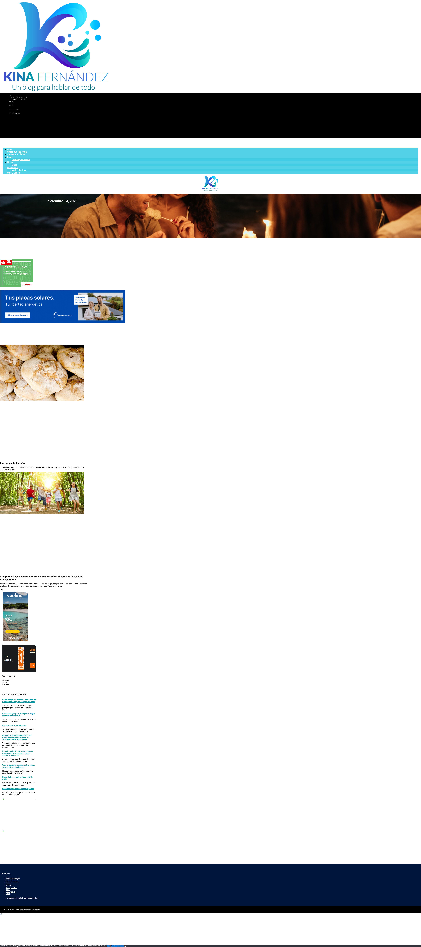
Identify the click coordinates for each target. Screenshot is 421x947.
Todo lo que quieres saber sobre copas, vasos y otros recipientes (18, 766)
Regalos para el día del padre (14, 725)
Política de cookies (117, 946)
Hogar (12, 105)
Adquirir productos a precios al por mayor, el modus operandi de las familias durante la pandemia (17, 737)
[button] (19, 680)
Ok (109, 946)
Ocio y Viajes (14, 113)
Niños (14, 107)
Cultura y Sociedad (17, 99)
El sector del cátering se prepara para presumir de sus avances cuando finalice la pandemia (18, 753)
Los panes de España (12, 463)
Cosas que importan (18, 97)
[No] (125, 946)
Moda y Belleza (19, 111)
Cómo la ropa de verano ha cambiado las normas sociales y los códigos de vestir (19, 701)
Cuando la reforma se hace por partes (18, 789)
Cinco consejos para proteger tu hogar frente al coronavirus (18, 715)
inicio (11, 95)
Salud (11, 101)
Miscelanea (14, 109)
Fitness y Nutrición (21, 103)
